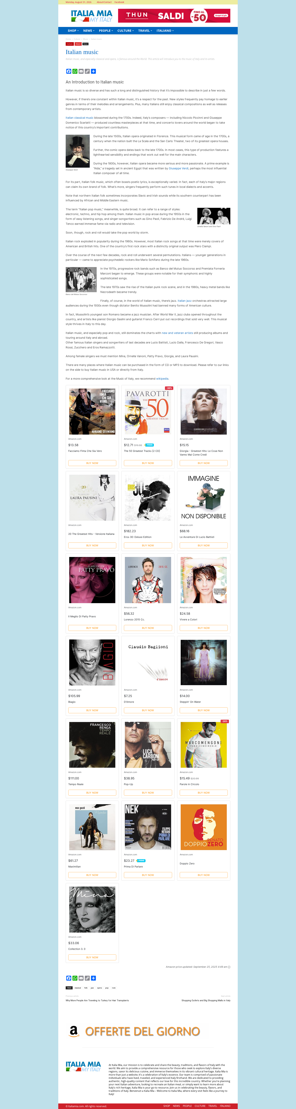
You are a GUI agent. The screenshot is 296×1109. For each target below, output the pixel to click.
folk (85, 988)
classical (78, 988)
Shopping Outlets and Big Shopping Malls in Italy (206, 1000)
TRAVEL (144, 30)
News (85, 44)
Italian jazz (185, 300)
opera (99, 988)
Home (68, 39)
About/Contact (104, 2)
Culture (77, 39)
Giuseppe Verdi (178, 168)
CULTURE (124, 30)
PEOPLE (105, 30)
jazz (92, 988)
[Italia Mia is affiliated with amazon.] (229, 966)
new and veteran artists (177, 333)
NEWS (87, 30)
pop (107, 988)
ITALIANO (164, 30)
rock (113, 988)
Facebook (119, 2)
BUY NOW (92, 463)
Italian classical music (79, 117)
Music (85, 39)
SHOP (72, 30)
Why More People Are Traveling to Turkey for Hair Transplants (97, 1000)
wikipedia (162, 378)
